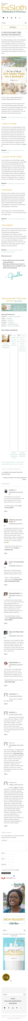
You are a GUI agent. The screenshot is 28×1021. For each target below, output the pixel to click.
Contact (13, 998)
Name (3, 853)
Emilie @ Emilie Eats (14, 593)
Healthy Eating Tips (10, 469)
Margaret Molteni (13, 662)
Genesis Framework (19, 1017)
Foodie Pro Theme (17, 1015)
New (16, 787)
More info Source (18, 753)
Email (3, 858)
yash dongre (12, 694)
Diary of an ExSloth (14, 9)
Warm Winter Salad (10, 681)
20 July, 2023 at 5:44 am (15, 714)
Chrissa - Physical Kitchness (16, 561)
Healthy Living (17, 469)
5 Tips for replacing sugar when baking (5, 345)
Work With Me (13, 1003)
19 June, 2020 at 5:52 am (15, 696)
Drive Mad (11, 712)
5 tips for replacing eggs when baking (22, 454)
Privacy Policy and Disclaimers (13, 1001)
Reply (5, 511)
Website (3, 864)
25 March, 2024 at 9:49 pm (16, 784)
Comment (4, 840)
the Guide (18, 301)
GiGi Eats (11, 490)
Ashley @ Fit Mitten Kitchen (16, 631)
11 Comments (20, 36)
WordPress (17, 1018)
